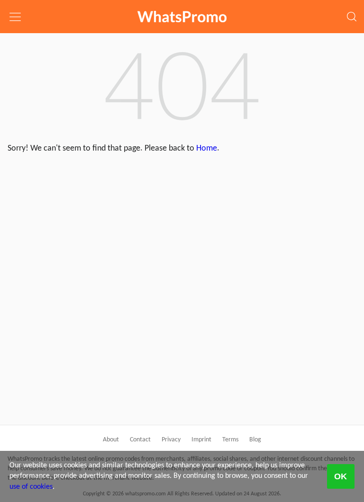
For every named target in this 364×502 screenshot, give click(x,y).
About (111, 439)
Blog (255, 439)
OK (340, 476)
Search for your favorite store (348, 9)
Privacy (171, 439)
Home (206, 148)
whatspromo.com (182, 16)
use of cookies (31, 487)
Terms (230, 439)
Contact (140, 439)
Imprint (201, 439)
